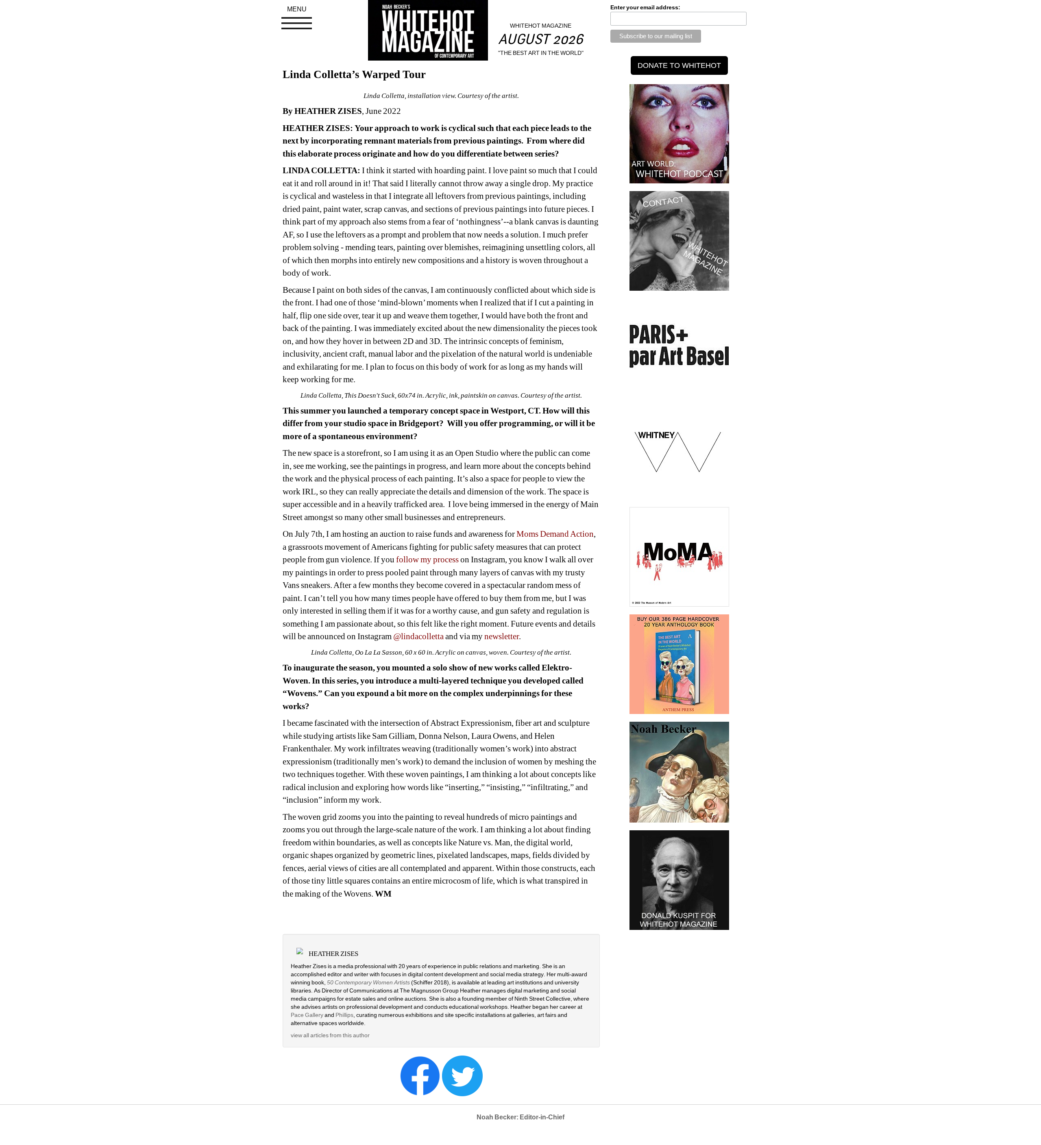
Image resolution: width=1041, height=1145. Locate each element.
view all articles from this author (330, 1035)
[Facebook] (420, 1075)
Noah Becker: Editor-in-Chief (520, 1117)
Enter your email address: (645, 7)
